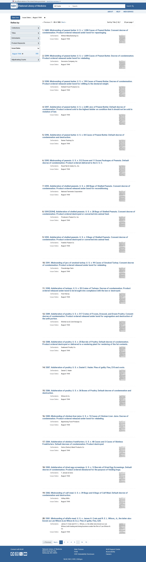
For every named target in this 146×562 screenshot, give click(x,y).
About (110, 12)
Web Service (128, 12)
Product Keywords (18, 43)
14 (82, 542)
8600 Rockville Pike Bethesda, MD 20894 (49, 552)
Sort (113, 22)
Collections (16, 28)
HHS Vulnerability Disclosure (84, 554)
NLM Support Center (113, 549)
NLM (65, 559)
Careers (108, 554)
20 (128, 22)
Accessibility (110, 552)
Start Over (15, 18)
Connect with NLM (17, 549)
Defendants (16, 38)
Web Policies (79, 549)
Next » (64, 22)
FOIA (76, 552)
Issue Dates (16, 48)
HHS (73, 559)
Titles (14, 33)
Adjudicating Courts (19, 60)
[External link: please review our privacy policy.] (12, 554)
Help (118, 12)
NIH (69, 559)
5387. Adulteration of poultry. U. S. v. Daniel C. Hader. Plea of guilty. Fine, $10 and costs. (85, 367)
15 (86, 542)
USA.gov (80, 559)
